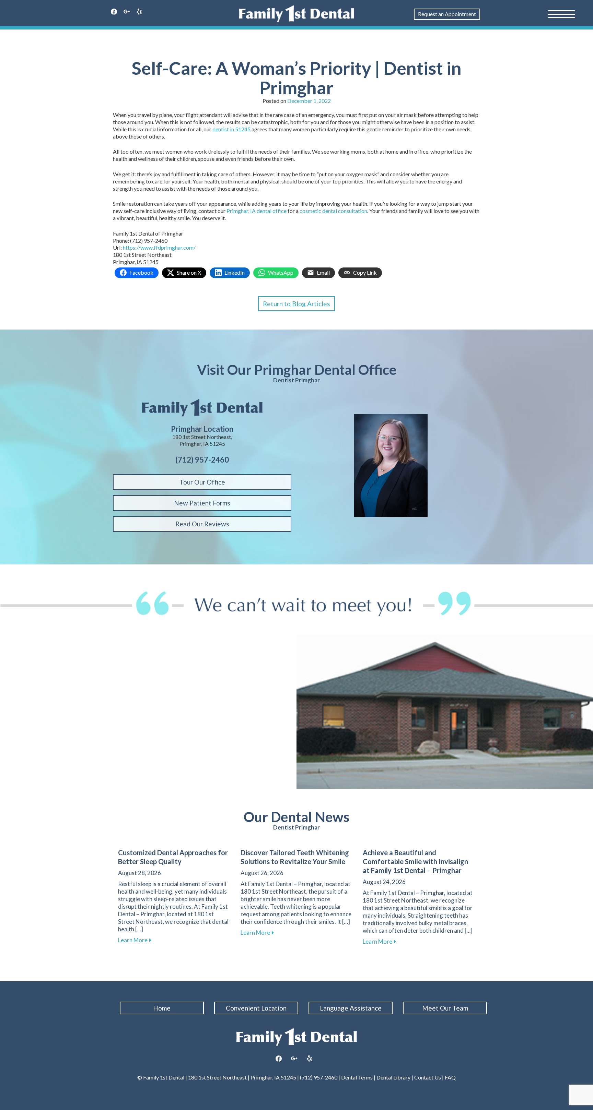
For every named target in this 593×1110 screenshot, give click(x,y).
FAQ (450, 1077)
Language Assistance (351, 1008)
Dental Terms (357, 1077)
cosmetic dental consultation (333, 210)
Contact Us (427, 1077)
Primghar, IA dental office (256, 210)
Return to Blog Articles (296, 304)
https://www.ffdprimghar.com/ (159, 247)
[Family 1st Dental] (296, 13)
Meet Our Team (445, 1008)
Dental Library (393, 1077)
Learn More (134, 940)
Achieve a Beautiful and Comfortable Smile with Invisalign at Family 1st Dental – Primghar (415, 861)
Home (162, 1008)
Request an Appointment (447, 14)
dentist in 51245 (231, 129)
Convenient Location (256, 1008)
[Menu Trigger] (561, 13)
